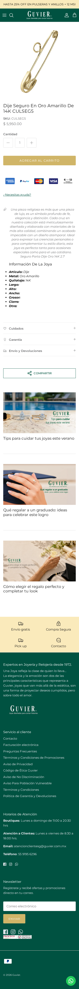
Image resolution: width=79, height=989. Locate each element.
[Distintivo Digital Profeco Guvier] (17, 938)
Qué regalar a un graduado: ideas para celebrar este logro (35, 512)
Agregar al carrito (39, 160)
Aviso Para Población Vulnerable (27, 783)
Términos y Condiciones (21, 790)
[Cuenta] (65, 15)
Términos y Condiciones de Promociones (33, 758)
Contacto (10, 738)
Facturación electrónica (20, 745)
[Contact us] (71, 981)
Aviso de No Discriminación (23, 777)
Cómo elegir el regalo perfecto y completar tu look (33, 589)
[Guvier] (39, 15)
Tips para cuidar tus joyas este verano (38, 438)
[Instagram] (10, 864)
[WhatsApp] (16, 864)
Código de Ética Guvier (20, 770)
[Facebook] (4, 864)
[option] (39, 61)
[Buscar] (13, 15)
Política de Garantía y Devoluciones (29, 796)
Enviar (14, 918)
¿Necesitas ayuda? (17, 195)
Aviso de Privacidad (18, 764)
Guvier (16, 974)
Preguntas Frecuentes (20, 751)
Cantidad (10, 134)
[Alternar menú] (4, 15)
